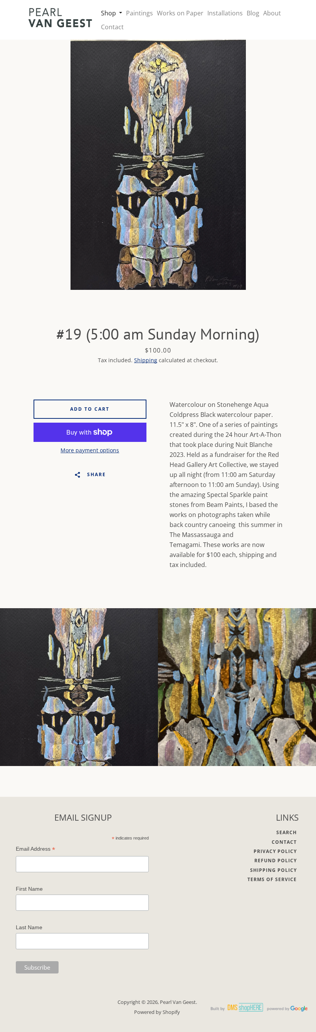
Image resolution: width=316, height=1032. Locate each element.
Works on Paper (180, 13)
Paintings (139, 13)
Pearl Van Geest (178, 1002)
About (272, 13)
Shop (109, 13)
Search (286, 832)
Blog (253, 13)
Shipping (145, 360)
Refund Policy (275, 860)
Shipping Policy (273, 870)
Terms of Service (272, 879)
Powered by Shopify (157, 1012)
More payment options (90, 450)
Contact (112, 27)
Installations (225, 13)
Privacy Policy (275, 851)
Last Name (29, 927)
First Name (29, 889)
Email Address (35, 849)
